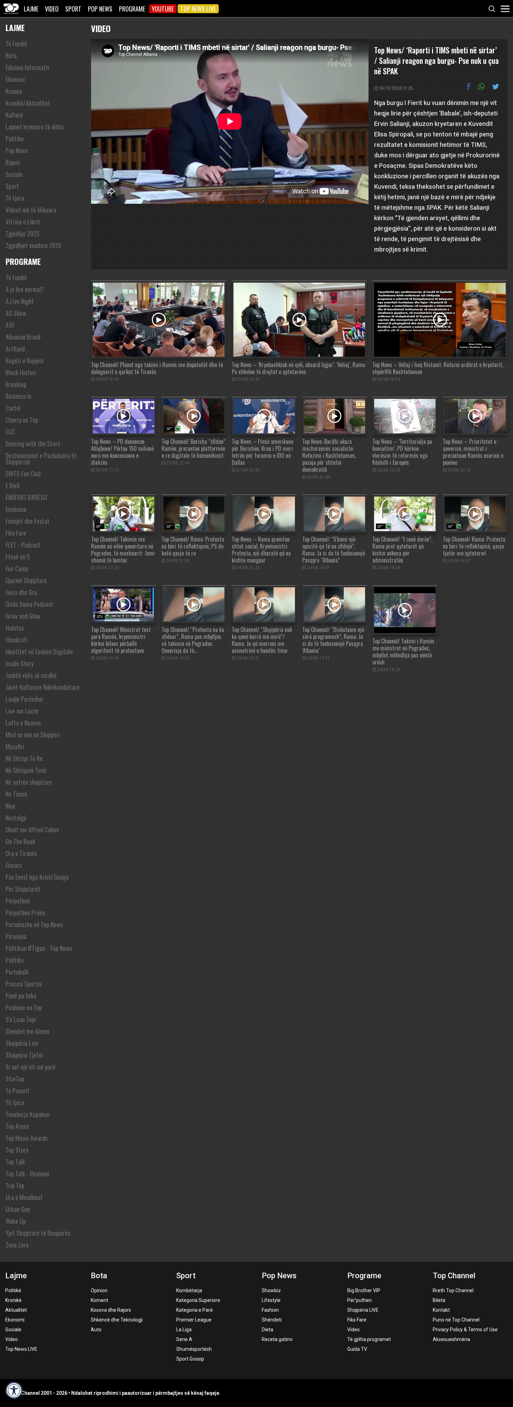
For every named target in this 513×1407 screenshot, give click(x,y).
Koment (99, 1300)
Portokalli (17, 971)
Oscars (14, 865)
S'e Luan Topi (21, 1019)
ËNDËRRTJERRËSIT (27, 497)
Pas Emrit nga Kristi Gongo (37, 876)
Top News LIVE (198, 8)
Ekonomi (15, 79)
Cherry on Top (22, 419)
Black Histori (21, 372)
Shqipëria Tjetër (25, 1054)
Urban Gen (18, 1209)
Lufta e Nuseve (23, 722)
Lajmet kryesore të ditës (35, 126)
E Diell (13, 485)
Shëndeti (272, 1320)
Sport (73, 8)
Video (52, 8)
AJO (10, 324)
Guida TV (357, 1349)
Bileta (439, 1300)
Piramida (16, 936)
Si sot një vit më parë (30, 1066)
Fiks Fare (16, 532)
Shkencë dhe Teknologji (117, 1320)
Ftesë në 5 (18, 556)
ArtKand (15, 348)
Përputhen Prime (25, 912)
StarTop (15, 1078)
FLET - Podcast (23, 544)
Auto (96, 1329)
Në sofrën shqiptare (29, 782)
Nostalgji (16, 817)
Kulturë (14, 114)
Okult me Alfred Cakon (32, 829)
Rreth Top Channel (453, 1290)
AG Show (16, 313)
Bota (11, 55)
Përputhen (18, 900)
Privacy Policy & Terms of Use (465, 1329)
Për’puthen (359, 1300)
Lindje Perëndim (24, 699)
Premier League (193, 1320)
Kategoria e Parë (194, 1310)
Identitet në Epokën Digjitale (39, 651)
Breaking (16, 384)
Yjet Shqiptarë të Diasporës (38, 1232)
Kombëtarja (189, 1290)
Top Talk (15, 1161)
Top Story (17, 1149)
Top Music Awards (26, 1137)
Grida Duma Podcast (29, 604)
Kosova (14, 91)
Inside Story (20, 663)
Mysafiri (15, 746)
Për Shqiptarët (23, 888)
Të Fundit (16, 43)
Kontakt (441, 1310)
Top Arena (17, 1126)
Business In (18, 396)
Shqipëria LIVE (363, 1310)
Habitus (15, 627)
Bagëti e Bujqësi (25, 360)
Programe (132, 8)
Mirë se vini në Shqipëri (33, 734)
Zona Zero (17, 1244)
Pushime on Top (24, 1007)
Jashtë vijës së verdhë (31, 675)
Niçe (10, 805)
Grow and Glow (23, 615)
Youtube (163, 8)
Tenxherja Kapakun (28, 1114)
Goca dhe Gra (21, 592)
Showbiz (271, 1290)
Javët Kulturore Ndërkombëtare (43, 687)
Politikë (13, 1290)
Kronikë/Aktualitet (28, 102)
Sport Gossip (190, 1359)
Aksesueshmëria (451, 1339)
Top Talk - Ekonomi (27, 1173)
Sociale (14, 174)
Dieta (267, 1329)
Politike (15, 138)
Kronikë (13, 1300)
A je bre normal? (25, 289)
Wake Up (16, 1221)
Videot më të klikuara (31, 209)
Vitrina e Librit (23, 221)
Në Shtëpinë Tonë (26, 770)
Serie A (184, 1339)
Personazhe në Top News (34, 924)
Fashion (270, 1310)
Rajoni (13, 162)
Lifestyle (271, 1300)
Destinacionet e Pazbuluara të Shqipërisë (41, 458)
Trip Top (15, 1185)
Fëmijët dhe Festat (28, 521)
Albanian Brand (23, 336)
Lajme (31, 8)
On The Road (20, 841)
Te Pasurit (18, 1090)
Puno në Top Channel (456, 1320)
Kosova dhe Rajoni (111, 1310)
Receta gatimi (277, 1339)
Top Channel (454, 1275)
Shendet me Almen (27, 1031)
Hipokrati (17, 639)
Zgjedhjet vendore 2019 (33, 245)
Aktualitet (16, 1310)
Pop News (100, 8)
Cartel (13, 407)
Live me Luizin (22, 710)
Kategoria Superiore (198, 1300)
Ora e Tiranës (21, 853)
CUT (11, 431)
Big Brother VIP (363, 1290)
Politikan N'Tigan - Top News (39, 948)
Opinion (99, 1290)
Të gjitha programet (369, 1339)
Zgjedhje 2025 (22, 233)
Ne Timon (16, 793)
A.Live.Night (20, 301)
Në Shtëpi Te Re (24, 758)
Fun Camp (17, 568)
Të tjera (15, 197)
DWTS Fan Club (23, 473)
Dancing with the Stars (33, 443)
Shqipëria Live (22, 1043)
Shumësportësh (194, 1349)
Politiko (15, 960)
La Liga (184, 1329)
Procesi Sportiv (24, 983)
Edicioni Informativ (28, 67)
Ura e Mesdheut (24, 1197)
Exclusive (16, 509)
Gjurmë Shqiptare (26, 580)
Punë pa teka (21, 995)
